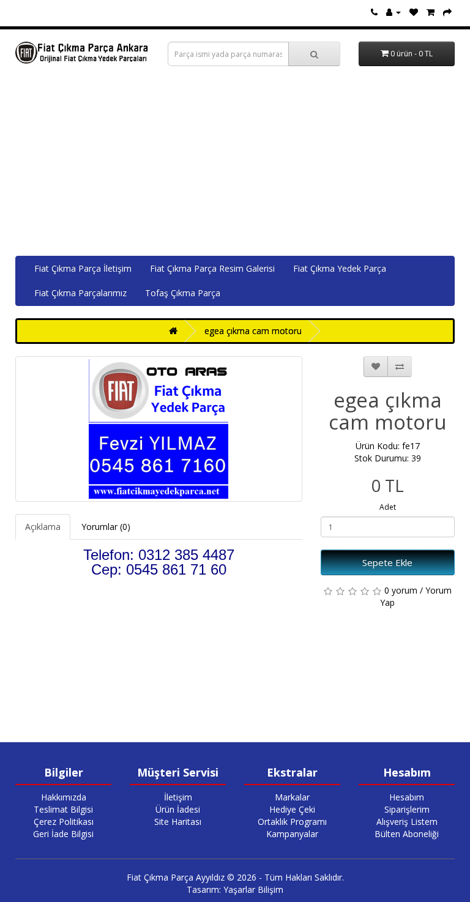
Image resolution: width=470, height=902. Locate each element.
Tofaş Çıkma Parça (182, 293)
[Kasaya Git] (447, 12)
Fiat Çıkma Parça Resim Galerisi (212, 268)
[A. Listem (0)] (413, 12)
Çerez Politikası (64, 821)
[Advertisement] (235, 164)
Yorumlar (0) (105, 526)
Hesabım (406, 797)
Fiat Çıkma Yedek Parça (339, 268)
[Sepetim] (431, 12)
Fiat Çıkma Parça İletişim (83, 268)
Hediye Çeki (292, 809)
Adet (387, 507)
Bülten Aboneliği (407, 834)
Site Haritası (177, 821)
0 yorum (400, 590)
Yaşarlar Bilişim (253, 889)
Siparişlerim (407, 809)
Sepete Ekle (387, 562)
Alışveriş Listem (407, 821)
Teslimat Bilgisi (63, 809)
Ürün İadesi (177, 809)
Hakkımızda (63, 797)
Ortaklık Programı (292, 821)
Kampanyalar (292, 834)
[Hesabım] (393, 12)
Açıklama (43, 526)
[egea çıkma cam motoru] (158, 429)
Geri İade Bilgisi (63, 834)
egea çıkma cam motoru (253, 331)
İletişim (178, 797)
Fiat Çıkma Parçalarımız (80, 293)
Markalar (292, 797)
